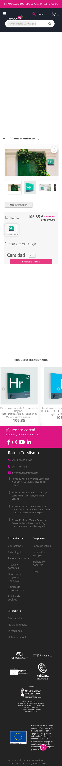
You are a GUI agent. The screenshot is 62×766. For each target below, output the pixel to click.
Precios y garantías (13, 566)
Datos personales (18, 637)
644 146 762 (19, 466)
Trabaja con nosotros (39, 563)
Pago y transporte (18, 558)
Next (58, 389)
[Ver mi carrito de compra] (56, 15)
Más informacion (18, 204)
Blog (35, 571)
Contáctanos (15, 546)
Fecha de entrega (20, 244)
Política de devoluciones (16, 588)
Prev (3, 389)
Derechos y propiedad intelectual (14, 577)
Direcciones (15, 630)
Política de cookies (14, 597)
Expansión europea (39, 553)
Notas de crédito (17, 624)
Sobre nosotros (42, 546)
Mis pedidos (15, 618)
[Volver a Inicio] (6, 138)
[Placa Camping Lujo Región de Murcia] (15, 187)
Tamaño (12, 218)
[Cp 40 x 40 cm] (12, 228)
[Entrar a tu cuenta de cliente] (34, 14)
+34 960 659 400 (22, 460)
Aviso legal (14, 552)
